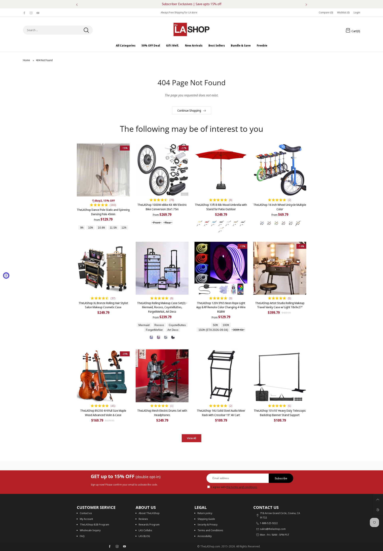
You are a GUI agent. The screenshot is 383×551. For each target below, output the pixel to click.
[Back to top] (378, 499)
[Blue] (214, 223)
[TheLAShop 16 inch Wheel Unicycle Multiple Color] (279, 170)
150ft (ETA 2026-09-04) (213, 329)
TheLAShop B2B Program (94, 524)
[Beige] (199, 223)
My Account (86, 519)
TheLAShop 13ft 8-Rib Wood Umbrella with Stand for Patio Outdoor (221, 207)
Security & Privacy (207, 524)
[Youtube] (38, 12)
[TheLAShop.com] (191, 29)
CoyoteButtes (177, 325)
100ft (226, 325)
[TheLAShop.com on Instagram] (117, 546)
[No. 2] (158, 337)
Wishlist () (343, 12)
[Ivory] (221, 229)
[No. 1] (151, 337)
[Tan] (235, 223)
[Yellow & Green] (276, 223)
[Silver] (290, 223)
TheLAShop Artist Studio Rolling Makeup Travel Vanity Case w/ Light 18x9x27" (279, 305)
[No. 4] (173, 337)
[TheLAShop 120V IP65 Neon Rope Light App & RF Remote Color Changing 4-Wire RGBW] (220, 268)
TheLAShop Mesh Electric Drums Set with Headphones (162, 413)
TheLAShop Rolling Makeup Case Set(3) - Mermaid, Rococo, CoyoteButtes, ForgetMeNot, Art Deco (162, 307)
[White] (228, 223)
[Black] (221, 223)
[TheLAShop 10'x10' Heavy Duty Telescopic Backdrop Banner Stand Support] (279, 375)
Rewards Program (149, 524)
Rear (168, 222)
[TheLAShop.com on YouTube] (124, 546)
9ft (81, 227)
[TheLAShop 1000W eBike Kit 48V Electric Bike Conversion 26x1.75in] (162, 170)
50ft (215, 325)
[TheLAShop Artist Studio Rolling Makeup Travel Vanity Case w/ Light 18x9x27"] (279, 268)
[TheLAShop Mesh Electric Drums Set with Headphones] (162, 375)
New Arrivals (193, 45)
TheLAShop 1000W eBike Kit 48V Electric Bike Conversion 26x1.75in (162, 207)
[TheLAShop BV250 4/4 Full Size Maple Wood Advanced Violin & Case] (103, 375)
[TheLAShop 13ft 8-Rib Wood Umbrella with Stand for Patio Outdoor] (220, 170)
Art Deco (172, 329)
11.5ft (113, 227)
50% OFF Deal (150, 45)
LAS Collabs (145, 530)
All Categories (125, 45)
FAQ (82, 536)
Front (156, 222)
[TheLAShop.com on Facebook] (109, 546)
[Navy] (242, 223)
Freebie (262, 45)
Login (357, 12)
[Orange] (283, 223)
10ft (90, 227)
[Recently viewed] (378, 510)
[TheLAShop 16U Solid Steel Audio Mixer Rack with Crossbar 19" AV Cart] (220, 375)
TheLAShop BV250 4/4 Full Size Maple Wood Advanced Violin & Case (103, 413)
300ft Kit (238, 329)
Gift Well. (172, 45)
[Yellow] (298, 223)
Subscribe (281, 478)
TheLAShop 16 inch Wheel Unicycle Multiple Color (279, 207)
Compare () (326, 12)
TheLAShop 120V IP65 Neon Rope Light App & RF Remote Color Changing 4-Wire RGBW (221, 307)
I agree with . (234, 487)
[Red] (206, 223)
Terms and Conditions (210, 530)
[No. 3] (166, 337)
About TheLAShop (149, 513)
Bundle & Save (241, 45)
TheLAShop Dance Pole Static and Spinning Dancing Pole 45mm (103, 212)
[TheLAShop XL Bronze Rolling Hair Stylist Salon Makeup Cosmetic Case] (103, 268)
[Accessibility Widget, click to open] (6, 275)
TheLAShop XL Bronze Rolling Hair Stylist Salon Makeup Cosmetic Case (103, 305)
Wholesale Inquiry (90, 530)
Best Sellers (216, 45)
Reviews (143, 519)
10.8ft (101, 227)
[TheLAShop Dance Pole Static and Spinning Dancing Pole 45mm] (103, 170)
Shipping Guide (206, 519)
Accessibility (204, 536)
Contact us (86, 513)
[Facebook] (24, 12)
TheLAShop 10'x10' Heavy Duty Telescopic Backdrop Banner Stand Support (280, 413)
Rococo (159, 325)
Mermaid (144, 325)
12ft (123, 227)
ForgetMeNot (154, 329)
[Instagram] (31, 12)
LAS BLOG (144, 536)
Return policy (204, 513)
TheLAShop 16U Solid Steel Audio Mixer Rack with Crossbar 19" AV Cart (221, 413)
